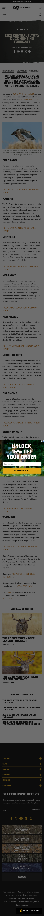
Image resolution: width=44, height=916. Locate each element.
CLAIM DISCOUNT (22, 470)
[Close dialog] (42, 441)
